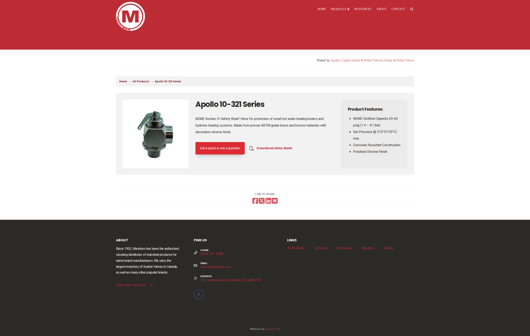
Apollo (335, 60)
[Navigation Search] (411, 9)
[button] (220, 148)
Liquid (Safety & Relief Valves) (362, 60)
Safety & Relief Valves (399, 60)
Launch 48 (273, 329)
